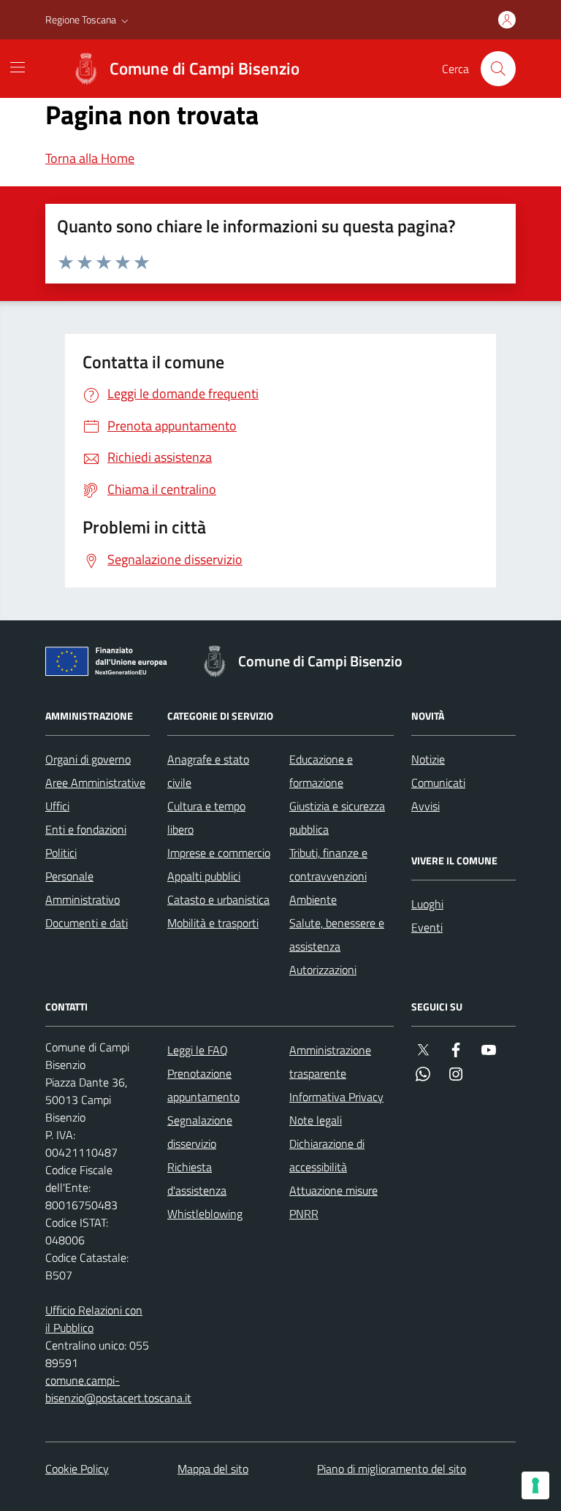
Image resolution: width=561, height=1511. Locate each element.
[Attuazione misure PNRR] (110, 664)
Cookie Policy (77, 1468)
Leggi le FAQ (197, 1050)
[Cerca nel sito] (498, 68)
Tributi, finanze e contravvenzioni (328, 864)
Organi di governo (88, 759)
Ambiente (313, 899)
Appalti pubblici (203, 876)
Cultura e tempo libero (206, 817)
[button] (88, 19)
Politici (61, 852)
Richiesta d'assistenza (196, 1178)
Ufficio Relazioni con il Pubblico (93, 1318)
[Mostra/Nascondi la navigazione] (17, 67)
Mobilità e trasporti (213, 923)
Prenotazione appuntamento (203, 1085)
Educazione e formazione (321, 770)
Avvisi (425, 806)
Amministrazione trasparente (330, 1061)
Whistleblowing (205, 1213)
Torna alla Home (89, 158)
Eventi (427, 927)
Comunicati (438, 782)
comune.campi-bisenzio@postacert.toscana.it (118, 1389)
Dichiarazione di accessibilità (327, 1155)
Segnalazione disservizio (199, 1131)
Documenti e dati (86, 923)
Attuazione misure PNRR (333, 1201)
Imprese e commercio (218, 852)
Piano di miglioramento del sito (391, 1468)
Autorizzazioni (322, 969)
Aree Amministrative (95, 782)
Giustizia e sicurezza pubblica (337, 817)
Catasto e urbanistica (218, 899)
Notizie (428, 759)
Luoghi (427, 904)
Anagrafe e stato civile (208, 770)
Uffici (57, 806)
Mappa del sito (213, 1468)
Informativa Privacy (336, 1096)
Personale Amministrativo (82, 887)
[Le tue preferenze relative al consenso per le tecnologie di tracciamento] (535, 1485)
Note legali (315, 1120)
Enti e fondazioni (85, 829)
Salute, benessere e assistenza (336, 934)
